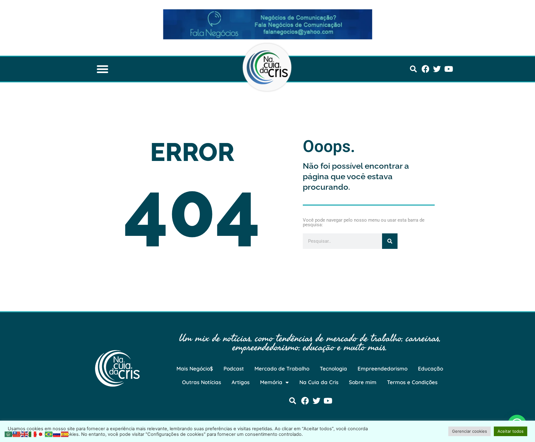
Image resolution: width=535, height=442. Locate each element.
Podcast (234, 368)
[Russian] (57, 434)
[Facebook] (425, 69)
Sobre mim (362, 382)
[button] (102, 69)
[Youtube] (448, 69)
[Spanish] (65, 434)
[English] (25, 434)
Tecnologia (333, 368)
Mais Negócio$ (194, 368)
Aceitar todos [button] (511, 431)
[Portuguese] (49, 434)
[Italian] (33, 434)
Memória (271, 382)
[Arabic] (9, 434)
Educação (430, 368)
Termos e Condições (412, 382)
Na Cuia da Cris (318, 382)
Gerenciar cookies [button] (469, 431)
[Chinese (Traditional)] (17, 434)
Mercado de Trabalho (281, 368)
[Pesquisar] (390, 241)
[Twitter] (437, 69)
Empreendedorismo (382, 368)
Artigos (241, 382)
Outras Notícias (201, 382)
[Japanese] (41, 434)
